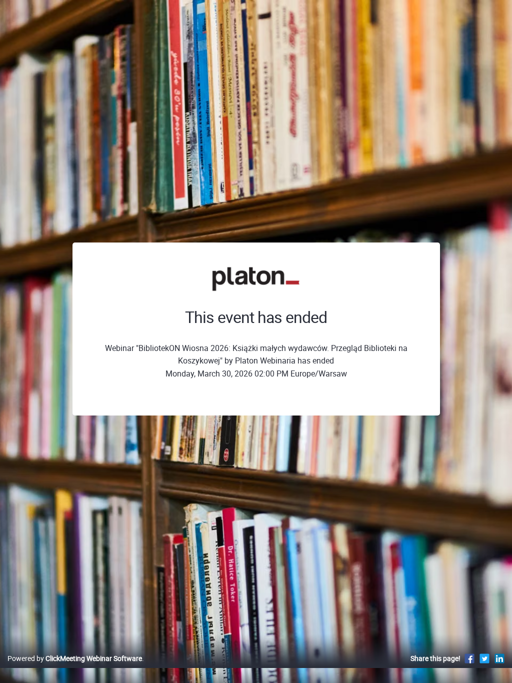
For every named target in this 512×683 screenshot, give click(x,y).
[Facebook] (469, 658)
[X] (485, 658)
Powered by (75, 658)
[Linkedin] (499, 658)
